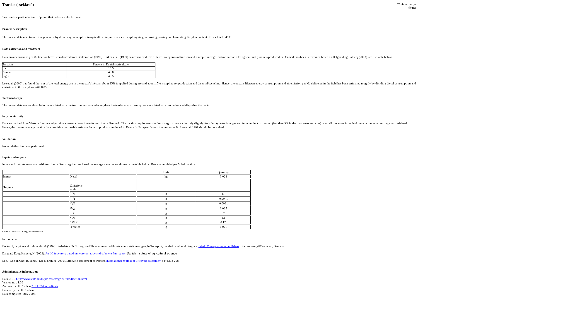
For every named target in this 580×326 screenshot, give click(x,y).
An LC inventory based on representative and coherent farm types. (85, 253)
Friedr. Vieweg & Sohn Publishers (218, 246)
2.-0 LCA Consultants (44, 286)
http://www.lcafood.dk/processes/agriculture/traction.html (51, 278)
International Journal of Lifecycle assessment (133, 260)
